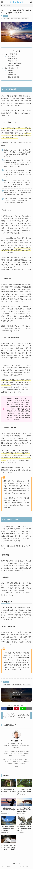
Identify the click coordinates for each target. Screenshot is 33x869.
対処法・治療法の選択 (13, 77)
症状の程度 (11, 70)
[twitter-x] (16, 766)
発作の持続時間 (12, 74)
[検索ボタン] (31, 2)
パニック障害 (6, 18)
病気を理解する (25, 18)
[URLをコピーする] (29, 708)
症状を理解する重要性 (13, 65)
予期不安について (12, 58)
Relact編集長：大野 (16, 741)
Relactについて (16, 863)
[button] (4, 708)
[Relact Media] (16, 2)
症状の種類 (11, 72)
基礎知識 (5, 15)
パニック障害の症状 (15, 18)
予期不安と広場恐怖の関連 (15, 63)
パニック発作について (13, 56)
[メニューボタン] (2, 2)
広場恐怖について (12, 61)
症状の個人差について (11, 68)
